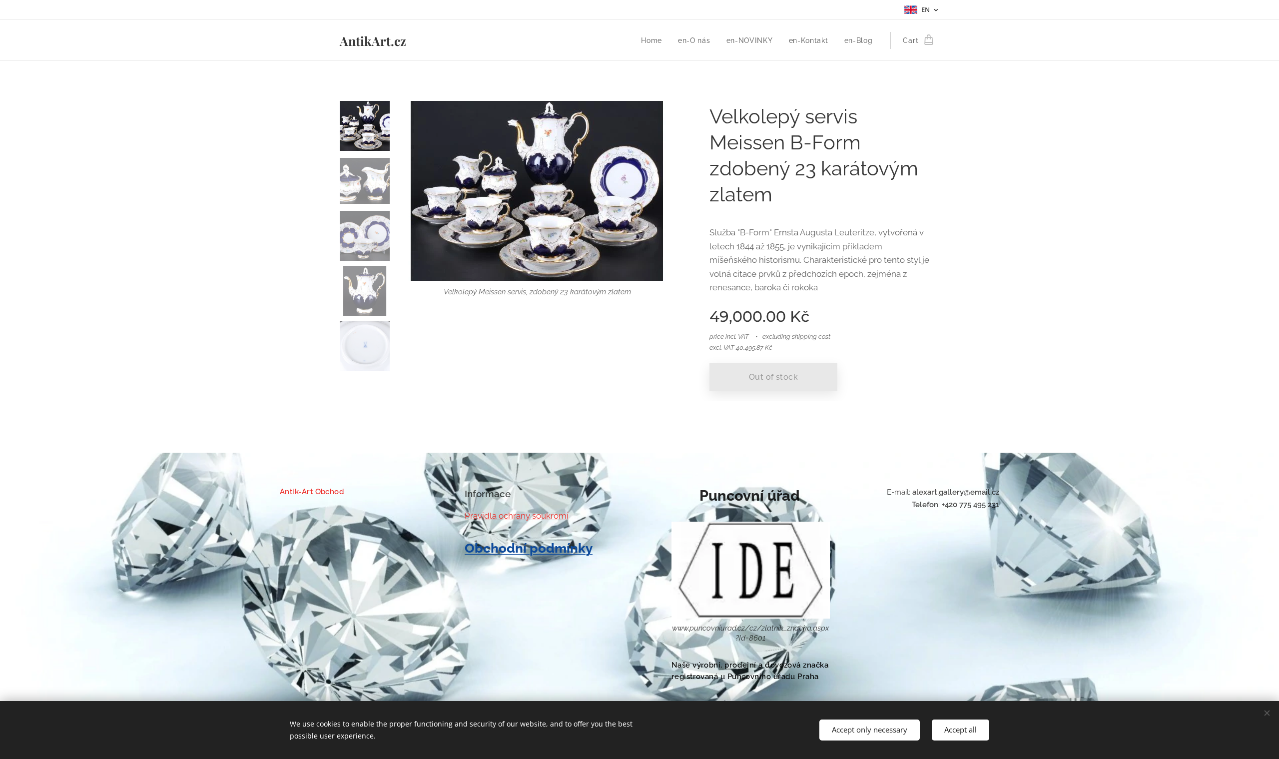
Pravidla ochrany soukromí (517, 516)
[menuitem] (654, 40)
